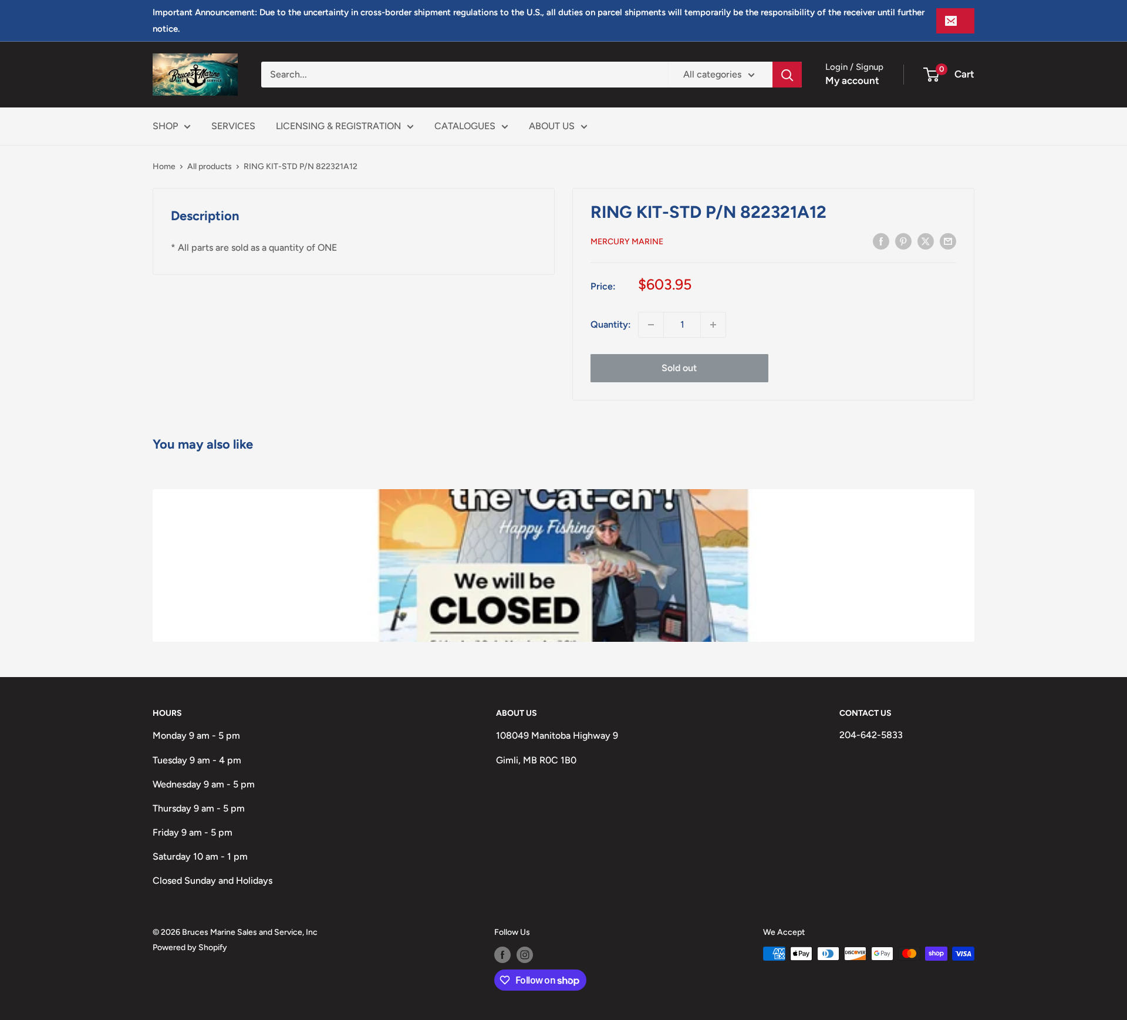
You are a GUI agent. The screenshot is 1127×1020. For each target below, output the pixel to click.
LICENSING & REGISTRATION (338, 126)
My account (852, 80)
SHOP (165, 126)
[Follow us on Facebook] (502, 955)
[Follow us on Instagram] (525, 955)
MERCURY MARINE (627, 242)
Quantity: (611, 324)
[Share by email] (948, 241)
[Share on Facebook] (881, 241)
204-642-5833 (871, 734)
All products (209, 166)
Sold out (679, 367)
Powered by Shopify (190, 947)
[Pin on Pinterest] (903, 241)
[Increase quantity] (713, 324)
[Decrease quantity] (651, 324)
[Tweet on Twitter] (925, 241)
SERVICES (233, 126)
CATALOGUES (464, 126)
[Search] (787, 74)
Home (164, 166)
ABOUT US (552, 126)
